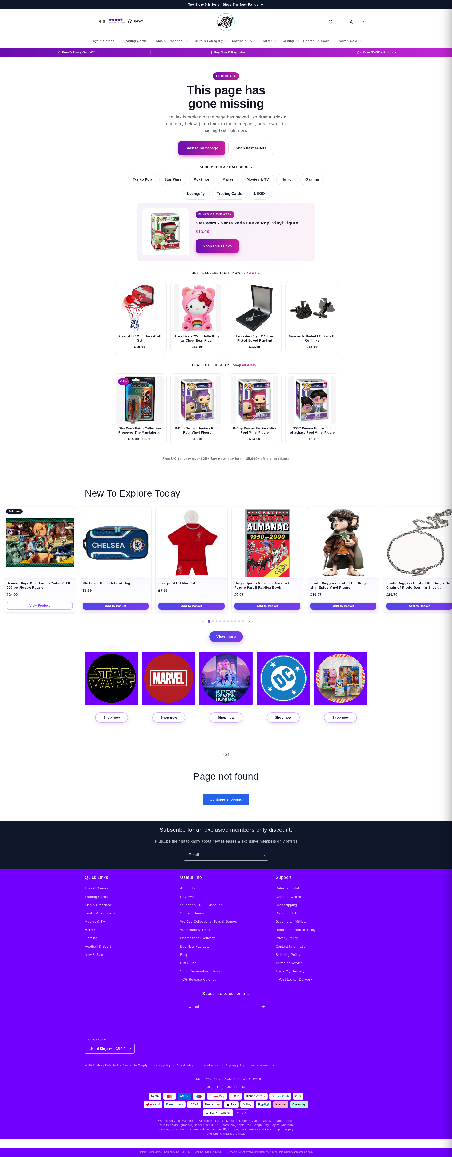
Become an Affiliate (291, 921)
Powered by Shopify (135, 1065)
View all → (251, 273)
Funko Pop (142, 179)
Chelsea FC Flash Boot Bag (106, 583)
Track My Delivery (290, 971)
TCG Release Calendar (199, 979)
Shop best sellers (251, 148)
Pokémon (202, 179)
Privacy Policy (287, 938)
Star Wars (173, 179)
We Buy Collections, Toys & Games (208, 921)
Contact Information (292, 946)
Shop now (111, 717)
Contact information (262, 1065)
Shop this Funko (217, 246)
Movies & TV (258, 179)
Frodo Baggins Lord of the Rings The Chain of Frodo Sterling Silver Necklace (419, 587)
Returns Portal (287, 888)
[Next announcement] (365, 4)
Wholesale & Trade (195, 930)
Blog (183, 955)
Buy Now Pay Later (195, 946)
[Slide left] (203, 621)
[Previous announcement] (86, 4)
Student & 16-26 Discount (201, 905)
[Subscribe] (263, 855)
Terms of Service (289, 963)
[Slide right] (249, 621)
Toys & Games (96, 888)
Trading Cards (229, 194)
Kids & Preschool (98, 905)
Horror (287, 179)
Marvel (228, 179)
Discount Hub (286, 913)
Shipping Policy (288, 955)
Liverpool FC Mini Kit (176, 583)
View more (226, 637)
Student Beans (192, 913)
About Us (187, 888)
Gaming (312, 179)
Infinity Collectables (108, 1065)
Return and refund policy (296, 930)
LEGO (259, 194)
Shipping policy (235, 1065)
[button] (120, 20)
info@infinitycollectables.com (296, 1151)
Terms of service (209, 1065)
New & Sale (94, 955)
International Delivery (197, 938)
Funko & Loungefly (100, 913)
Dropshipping (286, 905)
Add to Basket (115, 606)
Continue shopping (226, 799)
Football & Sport (98, 946)
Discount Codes (288, 897)
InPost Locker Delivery (294, 979)
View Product (39, 605)
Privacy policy (162, 1065)
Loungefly (196, 194)
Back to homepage (201, 148)
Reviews (187, 897)
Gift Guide (188, 963)
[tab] (209, 621)
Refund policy (185, 1065)
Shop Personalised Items (200, 971)
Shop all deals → (246, 365)
